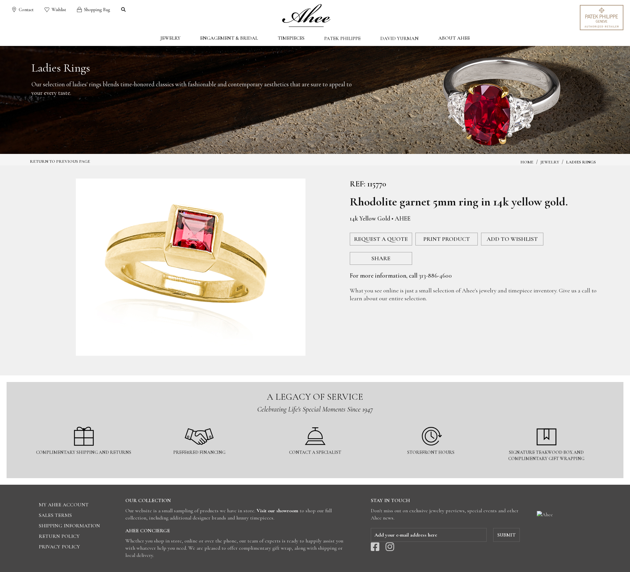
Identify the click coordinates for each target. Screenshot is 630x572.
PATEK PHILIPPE (342, 38)
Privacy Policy (59, 546)
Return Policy (59, 536)
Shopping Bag (96, 9)
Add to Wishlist (512, 239)
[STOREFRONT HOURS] (431, 423)
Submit (506, 535)
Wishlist (58, 9)
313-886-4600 (435, 275)
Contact (25, 9)
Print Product (446, 239)
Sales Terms (55, 515)
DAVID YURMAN (399, 38)
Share (380, 258)
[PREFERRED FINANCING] (200, 423)
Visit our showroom (277, 510)
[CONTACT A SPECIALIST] (315, 423)
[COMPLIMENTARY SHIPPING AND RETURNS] (84, 423)
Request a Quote (381, 239)
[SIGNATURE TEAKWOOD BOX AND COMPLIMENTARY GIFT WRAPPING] (546, 423)
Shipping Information (69, 525)
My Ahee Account (64, 504)
